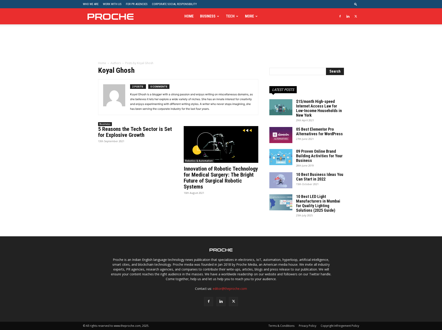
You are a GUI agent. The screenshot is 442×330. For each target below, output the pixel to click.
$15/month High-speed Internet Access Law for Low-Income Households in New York (319, 108)
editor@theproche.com (230, 288)
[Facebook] (340, 16)
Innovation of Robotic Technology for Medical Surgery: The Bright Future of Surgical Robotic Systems (221, 178)
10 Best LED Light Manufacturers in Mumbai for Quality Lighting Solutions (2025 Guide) (318, 203)
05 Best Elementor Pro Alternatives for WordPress (319, 131)
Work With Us (112, 4)
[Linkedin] (347, 16)
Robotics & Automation (199, 160)
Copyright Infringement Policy (340, 326)
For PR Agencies (137, 4)
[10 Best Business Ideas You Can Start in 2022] (280, 180)
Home (189, 16)
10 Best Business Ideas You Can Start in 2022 (319, 176)
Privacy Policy (307, 326)
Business (207, 16)
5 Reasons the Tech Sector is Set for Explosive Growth (135, 132)
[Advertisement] (221, 45)
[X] (355, 16)
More (249, 16)
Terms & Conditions (281, 326)
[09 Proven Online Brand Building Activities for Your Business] (280, 157)
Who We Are (91, 4)
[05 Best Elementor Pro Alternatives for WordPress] (280, 135)
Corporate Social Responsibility (174, 4)
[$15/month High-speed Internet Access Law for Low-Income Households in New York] (280, 107)
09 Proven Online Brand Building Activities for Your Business (319, 156)
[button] (355, 4)
